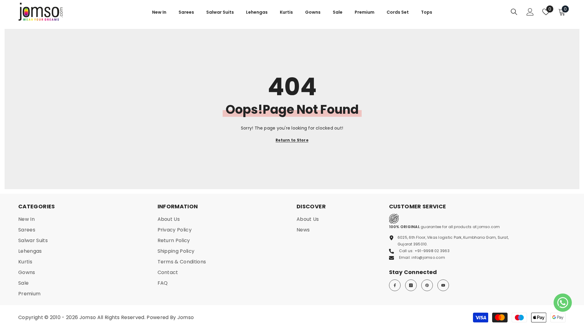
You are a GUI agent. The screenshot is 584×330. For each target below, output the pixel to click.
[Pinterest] (427, 285)
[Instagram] (411, 285)
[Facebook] (395, 285)
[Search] (514, 12)
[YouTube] (443, 285)
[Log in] (530, 12)
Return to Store (292, 140)
